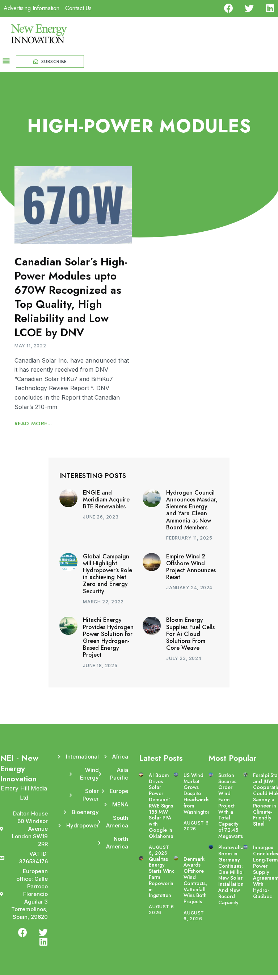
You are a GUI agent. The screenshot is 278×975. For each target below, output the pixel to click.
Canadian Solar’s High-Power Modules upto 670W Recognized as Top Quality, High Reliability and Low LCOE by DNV (70, 297)
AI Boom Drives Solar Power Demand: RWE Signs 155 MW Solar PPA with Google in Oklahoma (161, 806)
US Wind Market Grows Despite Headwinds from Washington (197, 793)
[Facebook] (228, 8)
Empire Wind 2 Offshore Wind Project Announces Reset (191, 567)
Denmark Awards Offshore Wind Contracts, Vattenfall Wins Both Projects (195, 880)
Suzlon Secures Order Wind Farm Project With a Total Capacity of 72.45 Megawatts (230, 806)
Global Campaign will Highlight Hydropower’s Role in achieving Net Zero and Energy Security (107, 573)
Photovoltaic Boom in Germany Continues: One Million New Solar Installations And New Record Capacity (232, 875)
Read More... (33, 423)
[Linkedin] (269, 8)
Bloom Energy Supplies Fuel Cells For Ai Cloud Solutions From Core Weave (190, 634)
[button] (6, 61)
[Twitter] (249, 8)
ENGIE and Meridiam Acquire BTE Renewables (106, 499)
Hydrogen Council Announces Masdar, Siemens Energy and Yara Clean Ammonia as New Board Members (192, 510)
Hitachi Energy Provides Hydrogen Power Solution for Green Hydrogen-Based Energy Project (108, 637)
